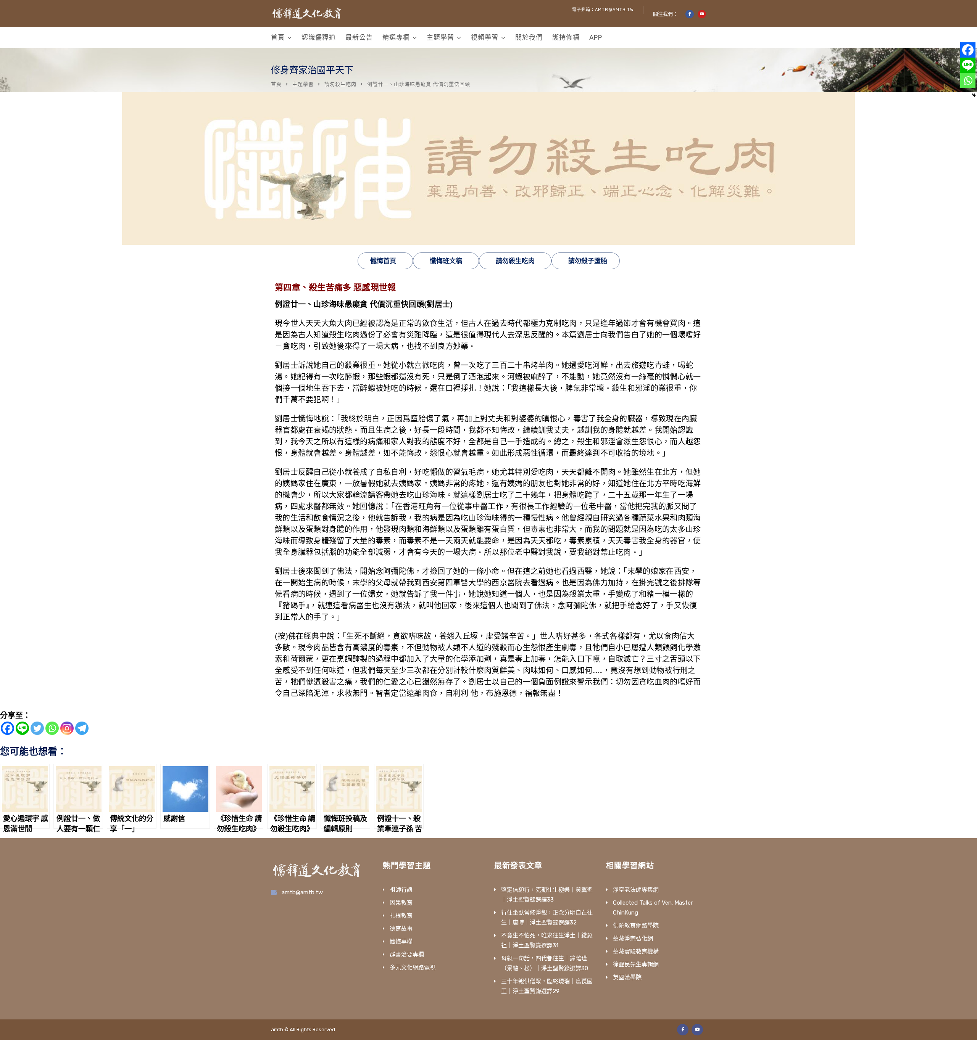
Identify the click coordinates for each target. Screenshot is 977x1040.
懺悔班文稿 (446, 261)
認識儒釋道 (318, 37)
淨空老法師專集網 (636, 889)
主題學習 (440, 37)
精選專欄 (396, 37)
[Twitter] (37, 728)
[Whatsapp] (52, 728)
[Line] (22, 728)
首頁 (278, 37)
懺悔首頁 (383, 261)
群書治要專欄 (407, 954)
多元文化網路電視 (412, 967)
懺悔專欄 (401, 941)
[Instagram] (67, 728)
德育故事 (401, 928)
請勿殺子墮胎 (587, 261)
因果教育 (401, 902)
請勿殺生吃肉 (340, 84)
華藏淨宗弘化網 (633, 938)
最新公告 (359, 37)
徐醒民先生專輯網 (636, 964)
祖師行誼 (401, 889)
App (595, 37)
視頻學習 (484, 37)
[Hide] (974, 95)
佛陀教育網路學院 (636, 925)
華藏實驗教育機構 (636, 951)
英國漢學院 (627, 977)
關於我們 (529, 37)
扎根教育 (401, 915)
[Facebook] (7, 728)
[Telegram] (82, 728)
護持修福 (566, 37)
